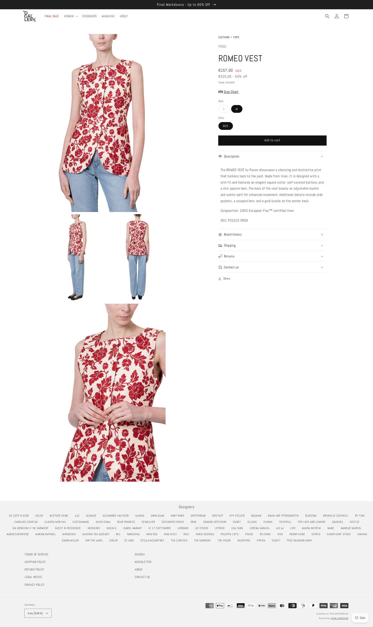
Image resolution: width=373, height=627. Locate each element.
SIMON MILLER (71, 540)
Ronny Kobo (298, 534)
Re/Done (266, 534)
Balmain (257, 515)
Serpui (317, 534)
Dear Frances (127, 522)
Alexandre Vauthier (117, 515)
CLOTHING (224, 37)
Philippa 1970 (231, 534)
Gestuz (356, 522)
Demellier (149, 522)
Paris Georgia (206, 534)
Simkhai (363, 534)
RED (225, 126)
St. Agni (130, 540)
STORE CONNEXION (340, 618)
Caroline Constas (27, 522)
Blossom (312, 515)
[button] (327, 16)
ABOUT (139, 569)
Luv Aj (281, 528)
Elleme (253, 522)
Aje (78, 515)
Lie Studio (203, 528)
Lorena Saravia (261, 528)
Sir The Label (95, 540)
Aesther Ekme (60, 515)
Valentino (244, 540)
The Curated (180, 540)
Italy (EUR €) (35, 613)
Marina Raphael (46, 534)
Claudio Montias (56, 522)
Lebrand (184, 528)
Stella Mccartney (154, 540)
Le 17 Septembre (161, 528)
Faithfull (286, 522)
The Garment (203, 540)
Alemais (92, 515)
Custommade (82, 522)
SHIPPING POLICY (35, 562)
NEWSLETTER (143, 562)
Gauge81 (339, 522)
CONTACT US (142, 577)
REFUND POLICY (34, 569)
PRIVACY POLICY (35, 585)
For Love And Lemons (313, 522)
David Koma (104, 522)
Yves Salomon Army (301, 540)
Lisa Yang (238, 528)
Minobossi (70, 534)
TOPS (236, 37)
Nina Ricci (171, 534)
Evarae (269, 522)
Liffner (221, 528)
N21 (119, 534)
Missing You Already (97, 534)
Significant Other (340, 534)
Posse (222, 46)
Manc (332, 528)
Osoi (187, 534)
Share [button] (226, 278)
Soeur (114, 540)
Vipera (262, 540)
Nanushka (134, 534)
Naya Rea (153, 534)
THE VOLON (225, 540)
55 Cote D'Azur (20, 515)
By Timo (361, 515)
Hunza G (112, 528)
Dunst (238, 522)
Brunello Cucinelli (337, 515)
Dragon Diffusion (216, 522)
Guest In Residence (69, 528)
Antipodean (199, 515)
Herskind (95, 528)
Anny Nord (178, 515)
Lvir (294, 528)
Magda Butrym (312, 528)
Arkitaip (218, 515)
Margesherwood (19, 534)
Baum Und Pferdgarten (284, 515)
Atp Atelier (238, 515)
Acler (40, 515)
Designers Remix (174, 522)
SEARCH (140, 554)
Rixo (281, 534)
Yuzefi (277, 540)
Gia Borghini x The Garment (32, 528)
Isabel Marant (133, 528)
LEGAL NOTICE (33, 577)
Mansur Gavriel (352, 528)
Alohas (141, 515)
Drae (195, 522)
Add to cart (272, 140)
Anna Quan (158, 515)
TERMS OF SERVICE (37, 554)
